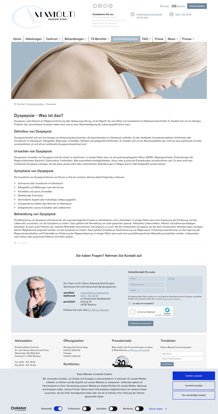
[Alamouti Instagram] (105, 6)
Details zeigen (156, 408)
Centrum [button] (52, 39)
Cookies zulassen (194, 375)
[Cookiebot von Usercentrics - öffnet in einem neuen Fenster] (19, 409)
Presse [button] (187, 39)
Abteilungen (34, 39)
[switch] (86, 408)
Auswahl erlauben (194, 385)
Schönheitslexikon (125, 39)
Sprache (181, 6)
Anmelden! (167, 364)
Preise (159, 39)
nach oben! (21, 243)
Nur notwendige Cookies (194, 395)
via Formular (142, 17)
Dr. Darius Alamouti (98, 310)
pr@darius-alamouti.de (138, 350)
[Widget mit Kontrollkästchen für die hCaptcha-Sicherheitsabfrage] (150, 311)
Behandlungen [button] (74, 39)
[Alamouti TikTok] (110, 6)
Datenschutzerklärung (172, 299)
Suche (166, 6)
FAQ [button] (145, 39)
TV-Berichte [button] (98, 39)
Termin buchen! (197, 6)
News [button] (171, 39)
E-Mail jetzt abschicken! (140, 323)
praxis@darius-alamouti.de (149, 14)
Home (17, 39)
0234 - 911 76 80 (183, 14)
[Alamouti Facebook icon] (100, 6)
